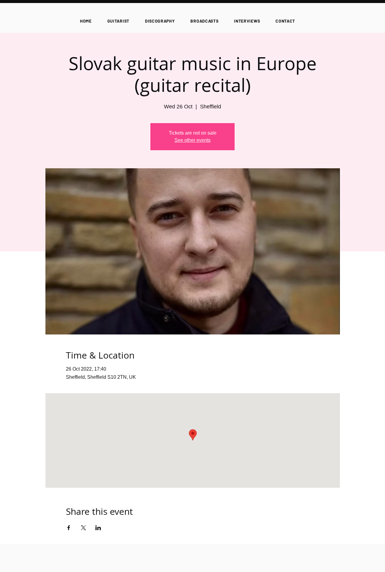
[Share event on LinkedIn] (98, 527)
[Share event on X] (83, 527)
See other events (192, 140)
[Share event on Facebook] (69, 527)
